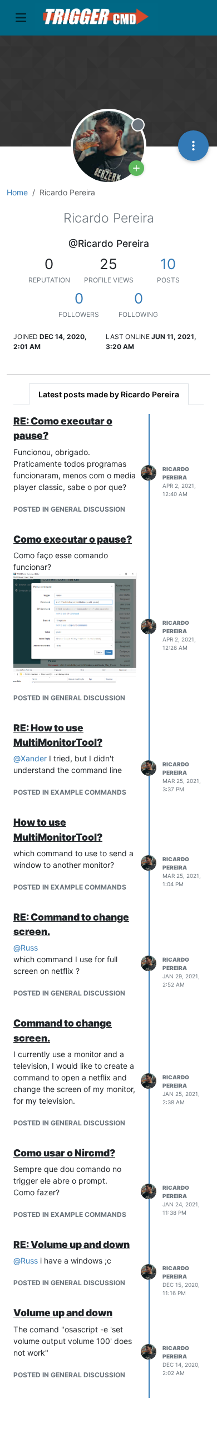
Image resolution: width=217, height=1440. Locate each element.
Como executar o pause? (72, 539)
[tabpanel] (108, 906)
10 (168, 263)
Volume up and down (62, 1312)
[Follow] (136, 168)
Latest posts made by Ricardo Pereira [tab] (108, 394)
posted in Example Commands (69, 792)
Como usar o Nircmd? (64, 1153)
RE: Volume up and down (71, 1244)
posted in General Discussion (69, 509)
